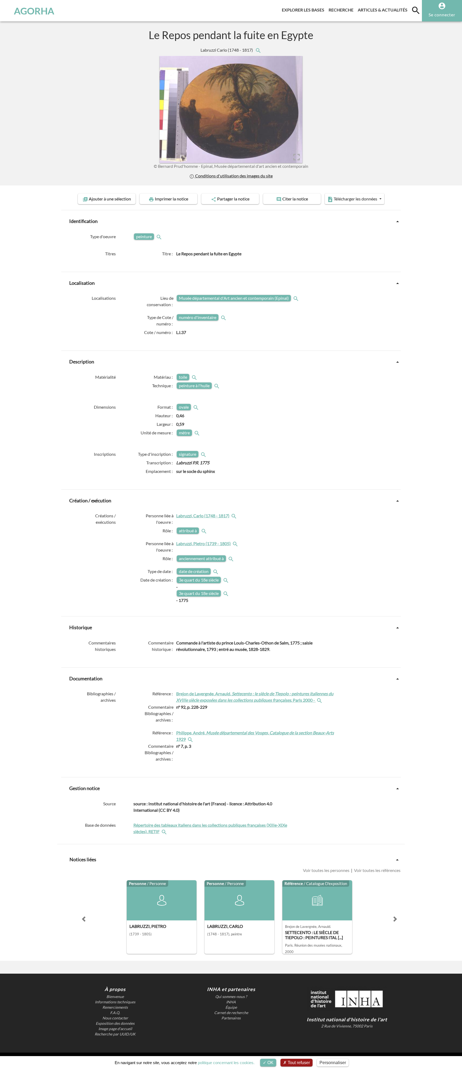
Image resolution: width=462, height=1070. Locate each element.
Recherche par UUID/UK (115, 1034)
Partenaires (231, 1018)
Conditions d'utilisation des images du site (233, 175)
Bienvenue (115, 996)
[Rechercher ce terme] (159, 236)
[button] (83, 919)
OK (270, 1062)
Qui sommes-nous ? (231, 996)
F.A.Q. (115, 1012)
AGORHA (34, 10)
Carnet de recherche (231, 1012)
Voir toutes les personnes (326, 870)
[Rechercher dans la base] (164, 831)
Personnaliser (332, 1062)
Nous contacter (115, 1018)
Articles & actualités (384, 9)
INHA (231, 1002)
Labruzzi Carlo (227, 49)
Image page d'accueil (115, 1028)
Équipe (231, 1007)
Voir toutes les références (377, 870)
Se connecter (442, 14)
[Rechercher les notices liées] (258, 49)
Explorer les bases (304, 9)
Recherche (342, 9)
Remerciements (115, 1007)
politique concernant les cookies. (226, 1062)
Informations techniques (115, 1002)
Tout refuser (298, 1062)
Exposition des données (115, 1023)
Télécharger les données (355, 198)
